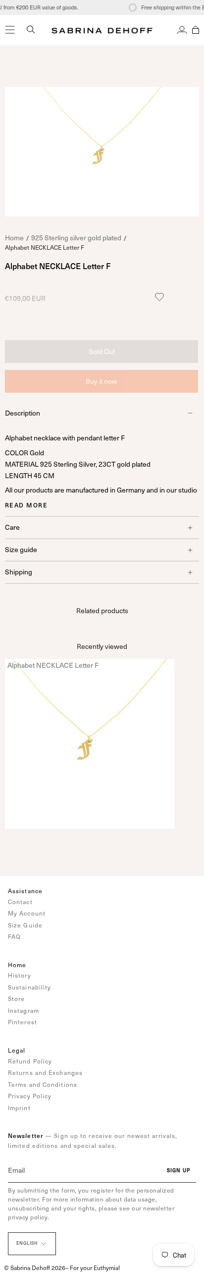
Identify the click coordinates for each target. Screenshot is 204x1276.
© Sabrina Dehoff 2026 (34, 1267)
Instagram (23, 1010)
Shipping (18, 572)
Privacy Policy (29, 1095)
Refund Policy (30, 1061)
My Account (27, 913)
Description (22, 413)
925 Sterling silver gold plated (76, 237)
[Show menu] (9, 30)
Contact (20, 901)
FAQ (14, 936)
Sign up (178, 1170)
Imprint (19, 1107)
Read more (26, 505)
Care (12, 527)
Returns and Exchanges (45, 1072)
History (19, 975)
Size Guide (25, 925)
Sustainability (29, 987)
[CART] (195, 30)
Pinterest (22, 1021)
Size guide (21, 549)
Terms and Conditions (42, 1084)
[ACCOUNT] (182, 30)
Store (16, 998)
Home (14, 237)
